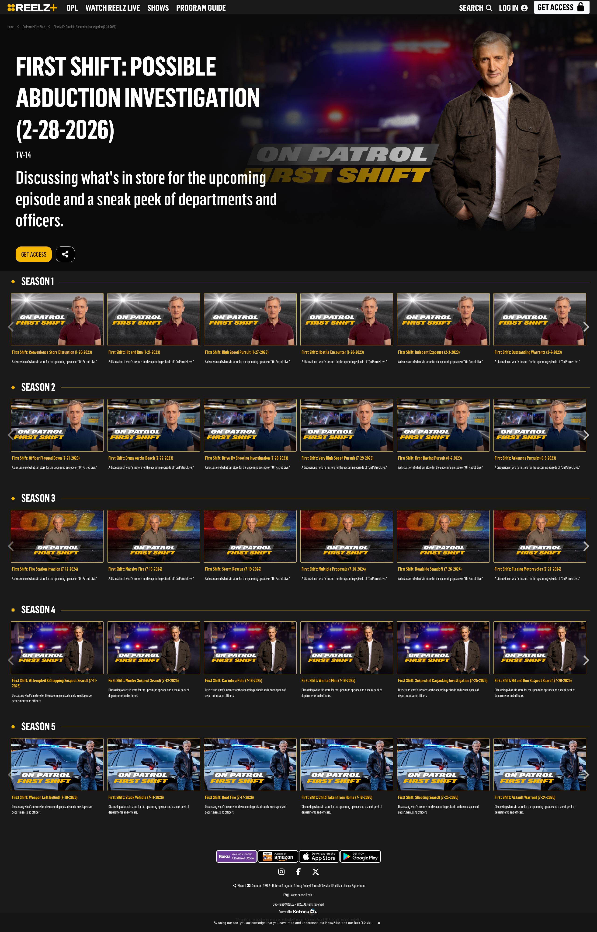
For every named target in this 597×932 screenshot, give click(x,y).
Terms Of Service (321, 885)
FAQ (285, 895)
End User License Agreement (348, 885)
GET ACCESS (33, 254)
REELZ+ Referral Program (277, 885)
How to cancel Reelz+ (302, 895)
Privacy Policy (302, 885)
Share (241, 885)
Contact (256, 885)
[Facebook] (298, 871)
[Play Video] (57, 319)
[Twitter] (315, 871)
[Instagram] (281, 871)
